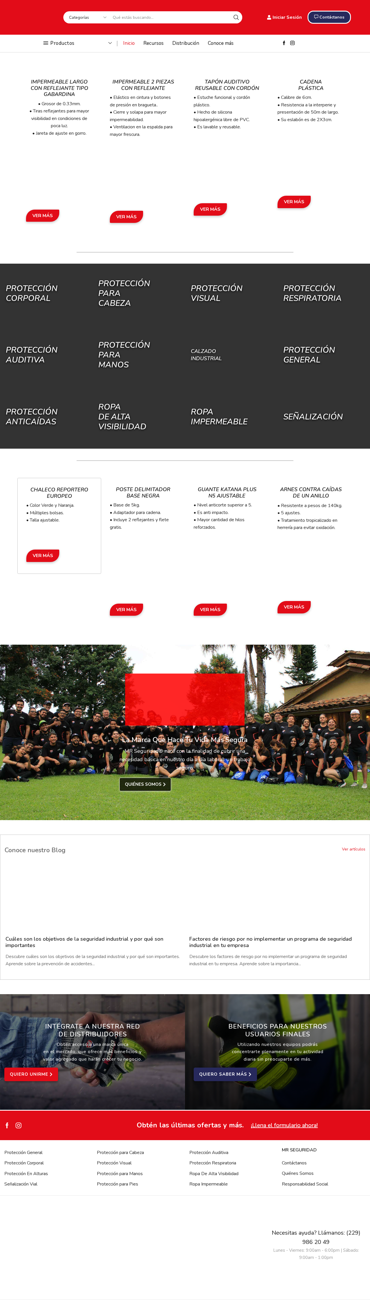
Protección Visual (114, 1163)
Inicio (129, 43)
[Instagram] (292, 43)
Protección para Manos (120, 1173)
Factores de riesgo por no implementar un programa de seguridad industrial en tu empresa (270, 942)
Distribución (185, 43)
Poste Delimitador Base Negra (143, 492)
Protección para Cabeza (120, 1152)
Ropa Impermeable (208, 1184)
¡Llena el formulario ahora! (284, 1125)
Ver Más (42, 215)
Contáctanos (294, 1163)
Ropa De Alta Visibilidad (213, 1173)
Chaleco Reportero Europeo (59, 493)
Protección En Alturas (26, 1173)
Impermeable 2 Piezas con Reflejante (143, 85)
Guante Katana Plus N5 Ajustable (227, 492)
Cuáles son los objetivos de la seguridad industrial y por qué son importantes (84, 942)
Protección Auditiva (32, 355)
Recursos (153, 43)
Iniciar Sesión (287, 17)
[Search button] (236, 17)
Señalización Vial (20, 1184)
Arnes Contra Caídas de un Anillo (311, 492)
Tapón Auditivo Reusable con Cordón (227, 85)
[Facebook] (284, 43)
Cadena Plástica (310, 85)
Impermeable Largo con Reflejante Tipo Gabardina (59, 88)
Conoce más (221, 43)
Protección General (23, 1152)
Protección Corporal (32, 293)
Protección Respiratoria (212, 1163)
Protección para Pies (117, 1184)
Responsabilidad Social (305, 1184)
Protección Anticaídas (32, 416)
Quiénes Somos (298, 1173)
